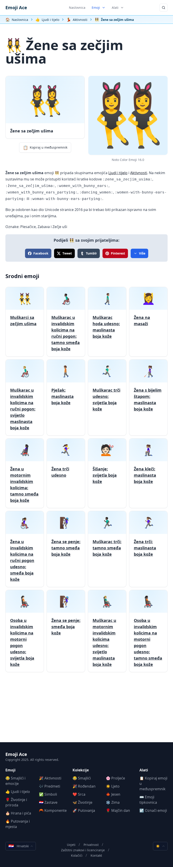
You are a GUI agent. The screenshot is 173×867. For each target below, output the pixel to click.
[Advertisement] (86, 710)
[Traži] (163, 8)
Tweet (67, 253)
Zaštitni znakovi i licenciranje (83, 850)
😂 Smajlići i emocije (15, 781)
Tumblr (91, 253)
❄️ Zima (113, 802)
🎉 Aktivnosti (50, 778)
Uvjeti (71, 845)
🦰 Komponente (53, 810)
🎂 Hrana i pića (18, 813)
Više (142, 253)
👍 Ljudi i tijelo (17, 791)
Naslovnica (77, 7)
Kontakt (96, 855)
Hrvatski (18, 846)
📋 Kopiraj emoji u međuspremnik (153, 783)
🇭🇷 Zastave (48, 802)
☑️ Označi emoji (153, 810)
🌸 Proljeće (115, 778)
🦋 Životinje (82, 802)
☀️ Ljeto (113, 786)
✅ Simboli (48, 794)
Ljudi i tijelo (117, 172)
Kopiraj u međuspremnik (45, 147)
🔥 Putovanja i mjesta (17, 824)
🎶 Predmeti (49, 786)
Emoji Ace (16, 7)
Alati (115, 7)
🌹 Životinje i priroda (16, 802)
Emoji (96, 7)
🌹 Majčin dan (118, 810)
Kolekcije (81, 770)
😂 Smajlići (82, 778)
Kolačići (76, 855)
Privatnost (91, 845)
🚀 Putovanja (84, 810)
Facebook (40, 253)
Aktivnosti (138, 172)
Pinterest (118, 253)
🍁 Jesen (113, 794)
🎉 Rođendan (84, 786)
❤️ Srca (79, 794)
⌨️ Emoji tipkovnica (148, 800)
